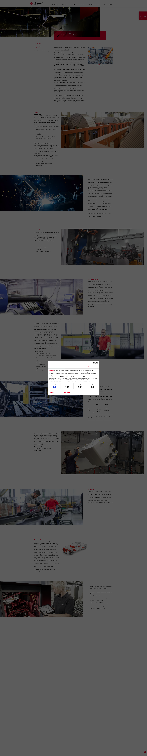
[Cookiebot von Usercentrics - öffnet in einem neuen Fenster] (93, 363)
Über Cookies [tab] (90, 366)
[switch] (67, 387)
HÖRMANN (51, 370)
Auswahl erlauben (67, 391)
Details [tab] (73, 366)
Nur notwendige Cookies (54, 391)
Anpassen (77, 390)
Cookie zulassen (89, 390)
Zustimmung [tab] (56, 366)
